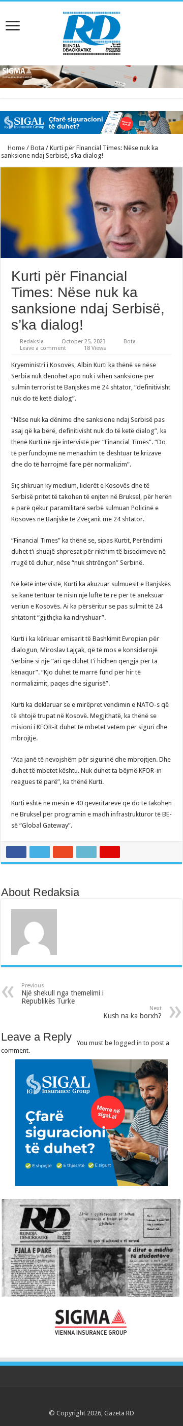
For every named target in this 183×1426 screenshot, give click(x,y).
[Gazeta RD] (91, 31)
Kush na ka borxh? (132, 1012)
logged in (128, 1043)
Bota (37, 148)
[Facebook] (72, 1401)
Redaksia (32, 341)
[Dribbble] (101, 1401)
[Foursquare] (110, 1401)
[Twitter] (81, 1401)
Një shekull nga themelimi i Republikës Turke (62, 993)
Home (15, 148)
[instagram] (120, 1401)
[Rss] (62, 1401)
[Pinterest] (91, 1401)
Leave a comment (43, 348)
